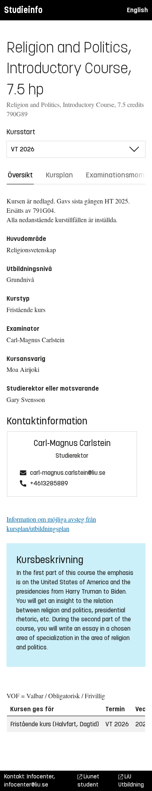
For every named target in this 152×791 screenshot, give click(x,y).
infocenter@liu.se (26, 784)
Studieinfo (23, 9)
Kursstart (20, 131)
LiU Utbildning (131, 780)
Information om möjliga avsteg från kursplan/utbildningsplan (51, 524)
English (137, 10)
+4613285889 (49, 483)
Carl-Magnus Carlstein (72, 443)
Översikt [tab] (20, 174)
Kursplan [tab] (59, 174)
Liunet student (88, 780)
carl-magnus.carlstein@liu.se (67, 473)
